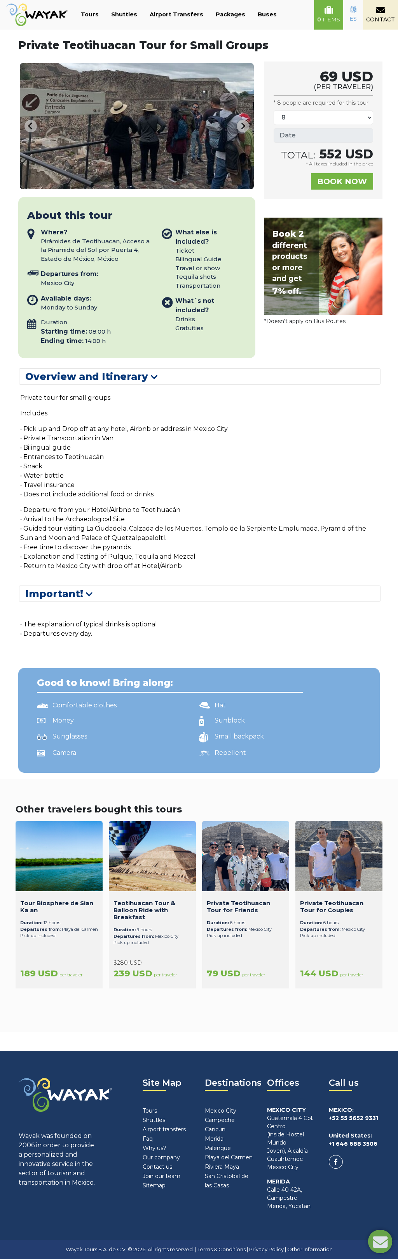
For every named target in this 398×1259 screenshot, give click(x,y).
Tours (90, 14)
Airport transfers (164, 1129)
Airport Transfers (176, 14)
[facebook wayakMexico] (336, 1162)
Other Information (310, 1249)
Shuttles (124, 14)
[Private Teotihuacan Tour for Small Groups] (150, 184)
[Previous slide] (30, 126)
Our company (161, 1157)
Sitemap (154, 1185)
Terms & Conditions (221, 1249)
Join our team (161, 1176)
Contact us (157, 1166)
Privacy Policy (266, 1249)
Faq (148, 1138)
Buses (267, 14)
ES (353, 18)
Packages (230, 14)
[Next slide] (243, 126)
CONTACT (380, 19)
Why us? (154, 1148)
